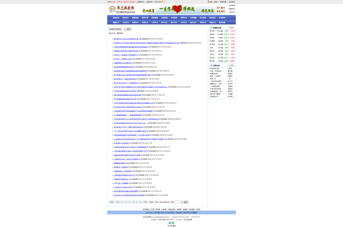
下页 (145, 202)
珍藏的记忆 (214, 74)
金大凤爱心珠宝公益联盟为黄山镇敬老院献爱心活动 (132, 75)
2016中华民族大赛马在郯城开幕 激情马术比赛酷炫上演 (133, 103)
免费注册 (223, 2)
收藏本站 (140, 2)
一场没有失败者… (216, 81)
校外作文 (193, 22)
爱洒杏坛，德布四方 (121, 167)
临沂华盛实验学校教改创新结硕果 (126, 191)
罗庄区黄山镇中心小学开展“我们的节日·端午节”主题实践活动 (136, 119)
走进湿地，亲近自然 (121, 143)
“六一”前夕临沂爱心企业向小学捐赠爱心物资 (130, 131)
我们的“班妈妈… (216, 94)
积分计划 (164, 213)
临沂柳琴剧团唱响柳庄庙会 (123, 67)
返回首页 (116, 18)
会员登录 (232, 2)
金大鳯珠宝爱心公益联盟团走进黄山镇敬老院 (130, 71)
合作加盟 (156, 213)
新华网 (157, 209)
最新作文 (116, 22)
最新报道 (135, 18)
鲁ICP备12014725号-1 (166, 220)
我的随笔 (155, 18)
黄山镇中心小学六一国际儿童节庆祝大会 (128, 127)
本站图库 (174, 18)
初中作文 (164, 22)
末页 (151, 202)
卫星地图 (191, 209)
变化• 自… (213, 79)
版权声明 (186, 213)
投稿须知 (179, 213)
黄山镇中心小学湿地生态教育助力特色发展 (129, 195)
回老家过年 (214, 96)
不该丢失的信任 (215, 89)
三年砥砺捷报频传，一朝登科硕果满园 (127, 115)
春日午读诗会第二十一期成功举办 (126, 83)
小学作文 (155, 22)
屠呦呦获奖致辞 (119, 163)
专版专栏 (149, 2)
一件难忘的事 (215, 86)
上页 (117, 202)
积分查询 (203, 18)
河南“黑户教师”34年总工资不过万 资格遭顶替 (130, 147)
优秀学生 (183, 18)
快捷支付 (212, 22)
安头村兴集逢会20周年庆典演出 (125, 91)
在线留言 (222, 18)
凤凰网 (179, 209)
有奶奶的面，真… (216, 91)
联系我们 (212, 18)
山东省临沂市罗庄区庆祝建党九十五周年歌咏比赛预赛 (133, 111)
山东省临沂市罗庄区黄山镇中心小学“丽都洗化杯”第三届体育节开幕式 (139, 139)
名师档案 (193, 18)
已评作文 (126, 22)
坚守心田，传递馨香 (121, 183)
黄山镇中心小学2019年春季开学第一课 (127, 39)
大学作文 (183, 22)
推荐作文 (135, 22)
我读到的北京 (215, 68)
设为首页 (232, 5)
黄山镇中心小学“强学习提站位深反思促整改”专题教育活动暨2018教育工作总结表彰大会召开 (147, 43)
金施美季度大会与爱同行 (123, 63)
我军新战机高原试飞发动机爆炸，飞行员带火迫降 (131, 135)
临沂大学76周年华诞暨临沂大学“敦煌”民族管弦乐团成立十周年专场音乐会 (140, 87)
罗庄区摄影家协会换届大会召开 (125, 99)
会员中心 (232, 12)
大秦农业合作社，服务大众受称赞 (126, 159)
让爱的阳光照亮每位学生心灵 (124, 175)
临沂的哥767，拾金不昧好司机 (125, 79)
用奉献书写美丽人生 (121, 179)
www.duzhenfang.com (159, 217)
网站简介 (126, 18)
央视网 (185, 209)
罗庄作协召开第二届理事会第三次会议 (127, 107)
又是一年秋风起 (215, 71)
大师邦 (197, 209)
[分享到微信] (173, 223)
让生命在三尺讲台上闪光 (123, 187)
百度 (152, 209)
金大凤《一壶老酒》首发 (123, 59)
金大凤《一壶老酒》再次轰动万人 (126, 55)
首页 (111, 202)
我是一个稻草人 (215, 76)
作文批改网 (147, 217)
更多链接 (222, 22)
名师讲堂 (164, 18)
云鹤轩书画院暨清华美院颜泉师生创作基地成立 (131, 47)
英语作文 (203, 22)
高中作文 (174, 22)
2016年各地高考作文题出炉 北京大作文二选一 (130, 123)
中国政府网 (171, 209)
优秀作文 (145, 22)
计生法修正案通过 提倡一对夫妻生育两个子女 (130, 151)
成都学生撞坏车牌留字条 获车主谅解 (127, 155)
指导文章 (145, 18)
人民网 (163, 209)
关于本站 (149, 213)
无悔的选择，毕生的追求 (123, 171)
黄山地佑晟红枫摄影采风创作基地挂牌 (127, 95)
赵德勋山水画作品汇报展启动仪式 (126, 51)
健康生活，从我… (216, 84)
